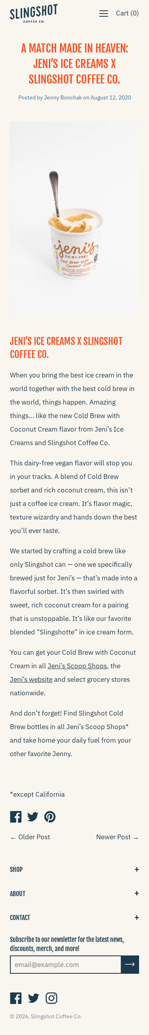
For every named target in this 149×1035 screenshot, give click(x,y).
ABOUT (17, 894)
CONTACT (20, 918)
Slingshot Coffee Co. (56, 1016)
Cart (127, 13)
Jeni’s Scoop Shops (77, 665)
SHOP (16, 870)
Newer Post (113, 837)
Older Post (34, 837)
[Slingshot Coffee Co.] (15, 817)
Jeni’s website (31, 679)
